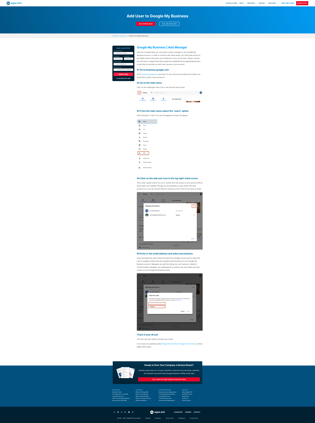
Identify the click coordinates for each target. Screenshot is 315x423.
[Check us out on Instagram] (121, 412)
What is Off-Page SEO (142, 392)
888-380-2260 (288, 3)
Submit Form (123, 74)
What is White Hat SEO (142, 396)
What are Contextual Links (143, 398)
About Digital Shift (187, 392)
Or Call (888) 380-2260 (123, 78)
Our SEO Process (187, 394)
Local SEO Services (118, 396)
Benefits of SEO (116, 392)
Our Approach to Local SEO (120, 394)
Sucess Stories (186, 400)
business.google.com (150, 74)
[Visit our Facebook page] (118, 412)
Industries (272, 3)
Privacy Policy (194, 418)
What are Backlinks (141, 400)
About (241, 3)
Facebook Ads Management (167, 400)
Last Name (127, 56)
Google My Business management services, (179, 344)
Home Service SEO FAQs (119, 400)
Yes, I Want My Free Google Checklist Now (169, 379)
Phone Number (117, 67)
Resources (251, 3)
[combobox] (115, 70)
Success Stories (231, 3)
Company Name (118, 50)
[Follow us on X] (114, 412)
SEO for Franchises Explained (121, 398)
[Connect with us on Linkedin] (125, 412)
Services (262, 3)
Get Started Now (146, 24)
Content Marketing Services (167, 394)
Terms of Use (169, 418)
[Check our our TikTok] (133, 412)
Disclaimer (158, 418)
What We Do (185, 396)
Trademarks (181, 418)
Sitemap (147, 418)
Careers (188, 412)
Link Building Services (165, 398)
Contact (197, 412)
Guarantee (178, 412)
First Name (116, 56)
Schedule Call (302, 3)
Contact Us (185, 398)
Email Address (117, 61)
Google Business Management (167, 392)
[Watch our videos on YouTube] (129, 412)
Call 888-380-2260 (169, 24)
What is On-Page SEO (142, 394)
